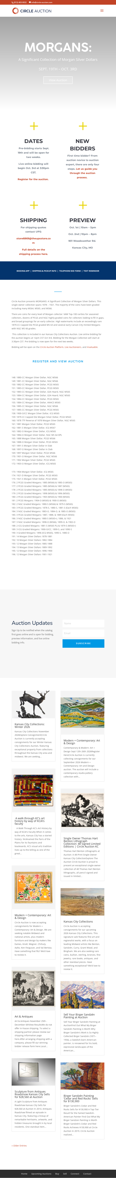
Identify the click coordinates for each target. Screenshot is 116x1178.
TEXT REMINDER (91, 271)
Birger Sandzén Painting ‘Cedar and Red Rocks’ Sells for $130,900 (81, 1098)
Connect (75, 1173)
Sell (65, 1173)
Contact (87, 1173)
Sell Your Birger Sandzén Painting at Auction (79, 1016)
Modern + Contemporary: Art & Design (33, 916)
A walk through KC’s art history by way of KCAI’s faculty (30, 820)
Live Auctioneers (73, 347)
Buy (57, 1173)
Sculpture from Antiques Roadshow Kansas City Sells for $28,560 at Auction (32, 1094)
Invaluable (92, 347)
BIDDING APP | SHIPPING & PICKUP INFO (36, 271)
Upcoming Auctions (41, 1173)
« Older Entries (19, 1145)
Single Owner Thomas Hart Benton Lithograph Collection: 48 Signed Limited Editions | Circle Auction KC (82, 842)
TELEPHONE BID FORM (70, 271)
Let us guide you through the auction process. (83, 173)
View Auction (58, 80)
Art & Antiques (24, 1016)
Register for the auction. (33, 179)
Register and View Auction (58, 361)
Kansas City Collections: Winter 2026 (30, 725)
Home (24, 1173)
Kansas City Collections (78, 921)
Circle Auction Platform (51, 347)
